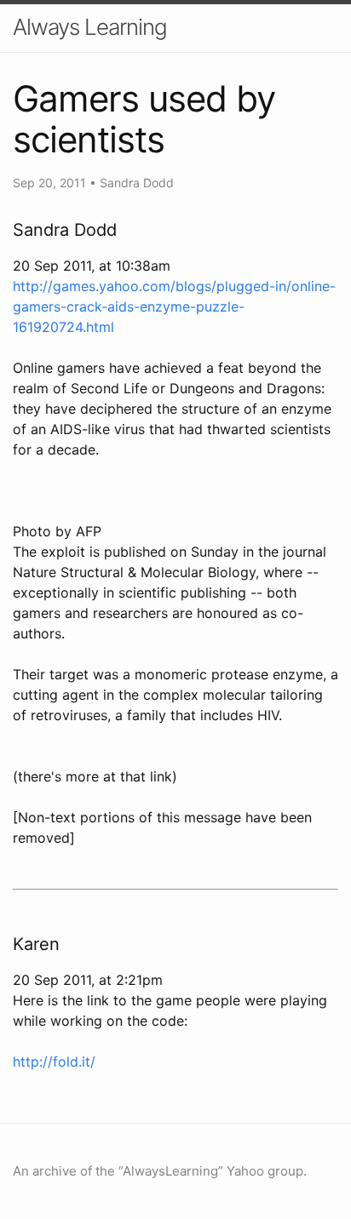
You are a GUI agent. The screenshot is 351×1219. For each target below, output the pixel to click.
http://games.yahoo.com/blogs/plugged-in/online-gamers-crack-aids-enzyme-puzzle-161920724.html (174, 306)
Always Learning (90, 27)
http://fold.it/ (54, 1061)
